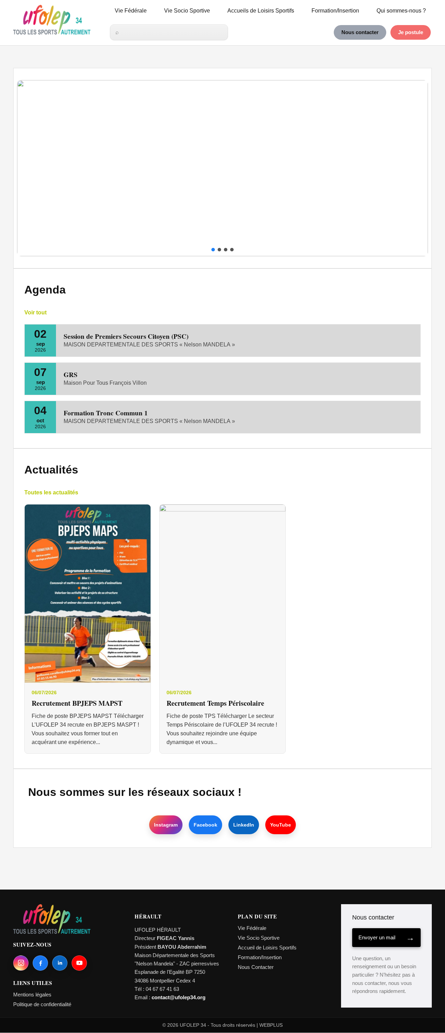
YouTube (280, 825)
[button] (27, 168)
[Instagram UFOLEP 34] (21, 963)
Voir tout (35, 312)
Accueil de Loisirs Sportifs (267, 947)
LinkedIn (243, 825)
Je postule (410, 32)
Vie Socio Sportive (187, 11)
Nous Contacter (256, 967)
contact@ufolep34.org (178, 997)
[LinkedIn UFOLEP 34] (59, 963)
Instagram (166, 825)
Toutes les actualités (51, 492)
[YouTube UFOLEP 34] (79, 963)
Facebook (205, 825)
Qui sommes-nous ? (401, 11)
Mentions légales (32, 994)
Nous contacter (360, 32)
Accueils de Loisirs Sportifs (260, 11)
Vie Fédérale (131, 11)
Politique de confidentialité (42, 1004)
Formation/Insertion (335, 11)
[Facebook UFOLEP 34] (40, 963)
